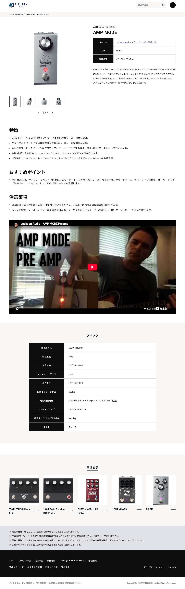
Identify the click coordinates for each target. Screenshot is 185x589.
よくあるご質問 (34, 566)
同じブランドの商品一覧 (145, 42)
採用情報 (65, 566)
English (172, 566)
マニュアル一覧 (16, 566)
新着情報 (51, 560)
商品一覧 (20, 14)
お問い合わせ (51, 566)
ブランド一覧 (25, 560)
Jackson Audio (31, 14)
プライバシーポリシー (154, 566)
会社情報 (92, 560)
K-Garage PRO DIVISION (70, 560)
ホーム (12, 14)
